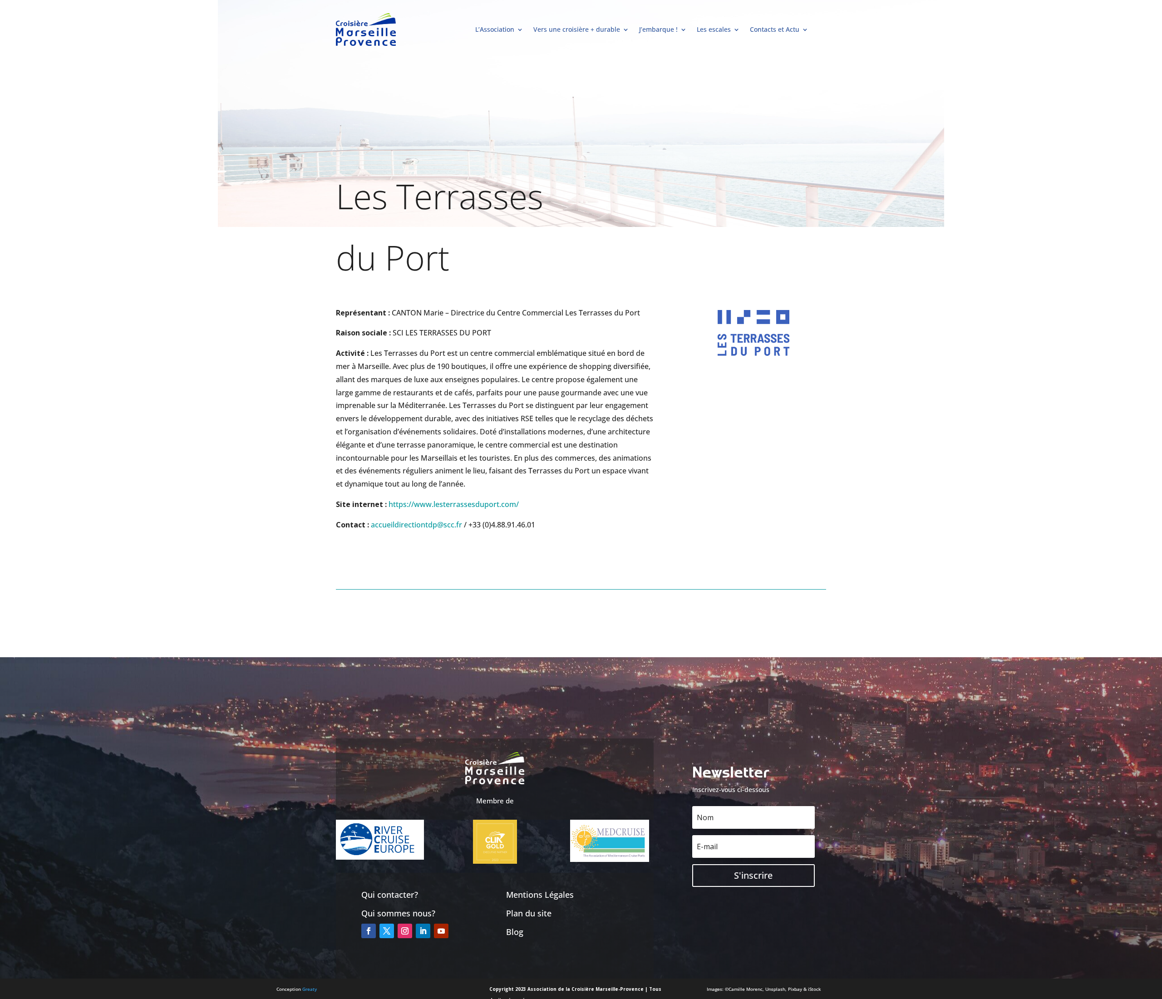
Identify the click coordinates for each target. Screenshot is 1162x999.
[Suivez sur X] (386, 931)
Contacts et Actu (774, 29)
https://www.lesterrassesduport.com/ (454, 504)
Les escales (714, 29)
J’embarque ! (658, 29)
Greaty (309, 989)
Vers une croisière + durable (576, 29)
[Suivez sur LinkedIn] (423, 931)
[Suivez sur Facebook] (368, 931)
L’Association (494, 29)
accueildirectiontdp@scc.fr (416, 525)
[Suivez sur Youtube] (441, 931)
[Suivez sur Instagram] (405, 931)
